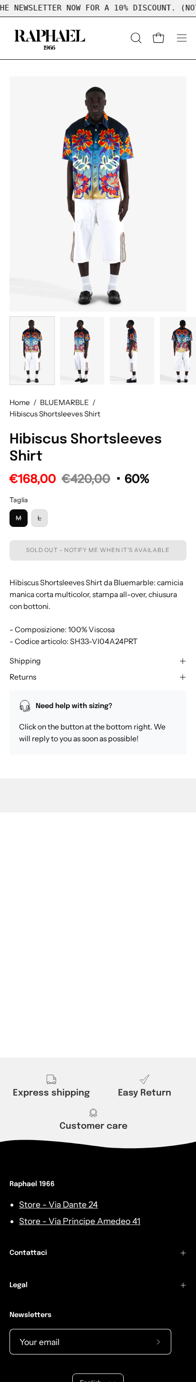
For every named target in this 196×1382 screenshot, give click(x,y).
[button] (135, 38)
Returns (23, 677)
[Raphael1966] (50, 38)
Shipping (25, 660)
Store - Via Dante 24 (58, 1204)
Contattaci (28, 1253)
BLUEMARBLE (64, 402)
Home (20, 402)
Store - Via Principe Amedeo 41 (79, 1221)
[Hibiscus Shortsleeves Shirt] (32, 350)
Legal (19, 1285)
